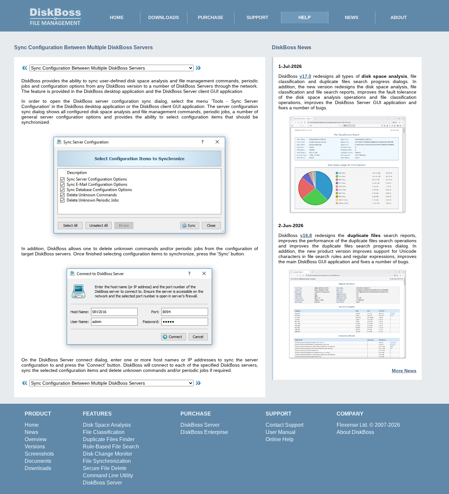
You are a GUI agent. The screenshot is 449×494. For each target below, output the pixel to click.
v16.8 (306, 235)
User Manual (280, 432)
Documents (38, 461)
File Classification (104, 432)
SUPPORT (258, 17)
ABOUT (398, 17)
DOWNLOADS (163, 17)
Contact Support (284, 425)
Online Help (280, 439)
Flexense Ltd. (352, 425)
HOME (117, 17)
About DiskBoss (355, 432)
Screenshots (39, 454)
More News (404, 370)
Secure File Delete (105, 468)
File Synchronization (107, 461)
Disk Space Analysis (107, 425)
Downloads (38, 468)
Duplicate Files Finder (108, 439)
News (31, 432)
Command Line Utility (108, 475)
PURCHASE (210, 17)
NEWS (351, 17)
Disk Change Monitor (107, 454)
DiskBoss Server (102, 482)
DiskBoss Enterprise (204, 432)
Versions (35, 446)
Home (32, 425)
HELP (304, 17)
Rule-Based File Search (111, 446)
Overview (36, 439)
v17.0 (305, 76)
